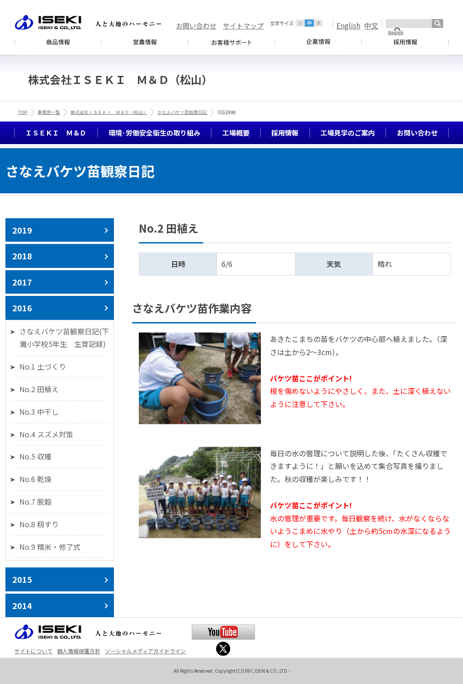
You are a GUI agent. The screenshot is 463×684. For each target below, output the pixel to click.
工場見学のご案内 (348, 132)
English (348, 25)
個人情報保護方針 (78, 651)
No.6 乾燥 (35, 478)
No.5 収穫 (35, 456)
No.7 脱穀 (35, 501)
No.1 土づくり (42, 366)
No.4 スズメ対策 (46, 434)
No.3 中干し (39, 411)
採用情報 (284, 132)
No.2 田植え (39, 389)
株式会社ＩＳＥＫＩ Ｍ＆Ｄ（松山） (109, 112)
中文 (371, 25)
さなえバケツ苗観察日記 (182, 112)
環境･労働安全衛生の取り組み (154, 132)
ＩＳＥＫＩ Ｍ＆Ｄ (55, 132)
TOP (23, 112)
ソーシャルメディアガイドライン (145, 651)
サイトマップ (243, 25)
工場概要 (236, 132)
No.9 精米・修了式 (49, 546)
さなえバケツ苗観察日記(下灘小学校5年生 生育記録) (64, 338)
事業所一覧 (49, 112)
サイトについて (33, 651)
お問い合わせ (196, 25)
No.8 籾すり (39, 524)
